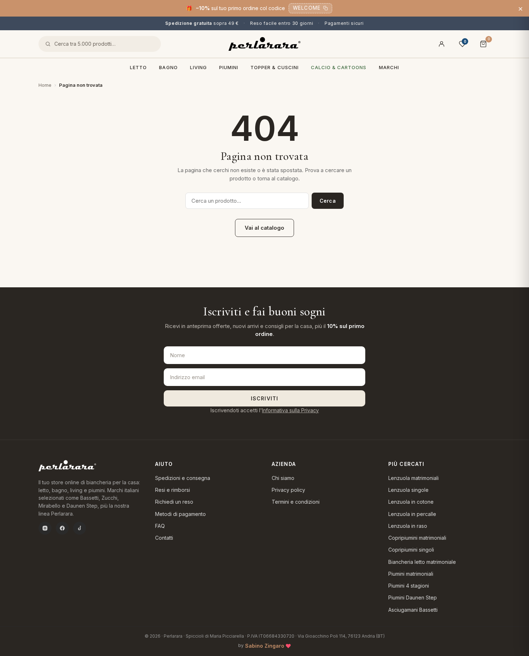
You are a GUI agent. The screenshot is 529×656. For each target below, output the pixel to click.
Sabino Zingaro (264, 646)
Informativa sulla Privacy (290, 410)
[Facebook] (62, 528)
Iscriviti (264, 398)
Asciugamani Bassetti (413, 610)
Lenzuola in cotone (411, 502)
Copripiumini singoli (411, 550)
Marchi (389, 67)
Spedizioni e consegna (182, 478)
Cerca (328, 201)
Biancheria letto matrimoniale (422, 562)
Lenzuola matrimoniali (413, 478)
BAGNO (168, 67)
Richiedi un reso (174, 502)
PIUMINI (228, 67)
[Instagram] (45, 528)
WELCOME (307, 8)
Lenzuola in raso (407, 526)
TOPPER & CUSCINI (274, 67)
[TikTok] (79, 528)
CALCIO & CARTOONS (339, 67)
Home (45, 85)
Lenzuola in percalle (412, 514)
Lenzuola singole (408, 490)
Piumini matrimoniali (410, 574)
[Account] (441, 44)
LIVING (198, 67)
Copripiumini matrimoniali (417, 538)
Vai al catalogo (264, 227)
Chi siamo (283, 478)
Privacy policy (288, 490)
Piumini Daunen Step (412, 597)
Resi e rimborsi (172, 490)
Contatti (164, 538)
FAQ (160, 526)
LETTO (138, 67)
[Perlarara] (264, 44)
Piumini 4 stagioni (408, 586)
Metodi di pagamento (180, 514)
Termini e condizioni (296, 502)
